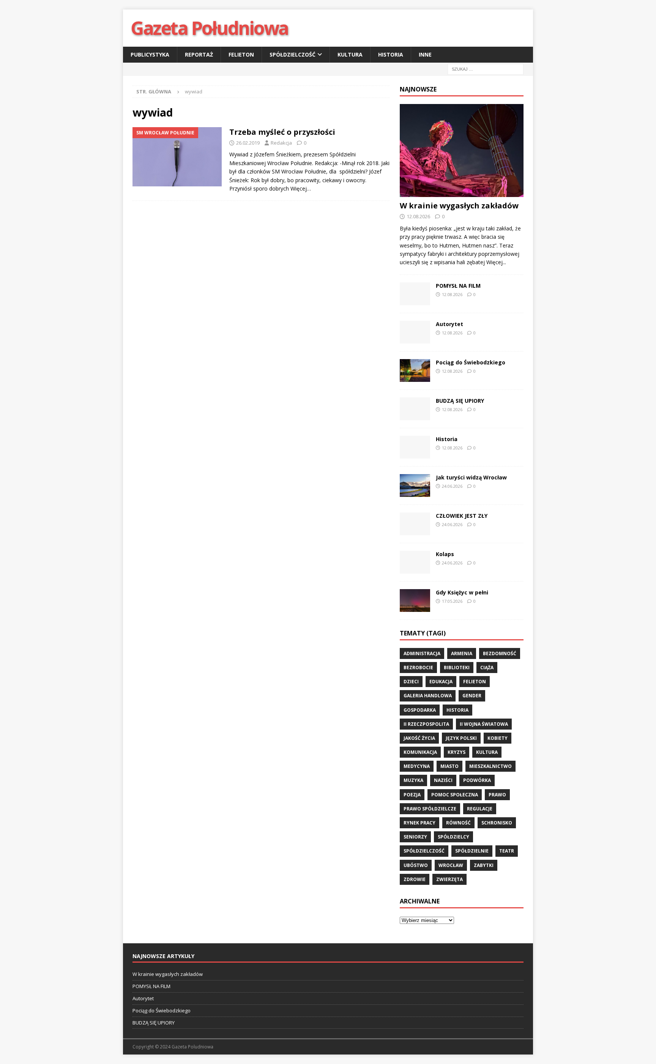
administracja (422, 653)
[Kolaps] (415, 562)
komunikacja (420, 752)
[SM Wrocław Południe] (177, 157)
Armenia (461, 653)
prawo (497, 794)
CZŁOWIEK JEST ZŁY (461, 515)
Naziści (443, 780)
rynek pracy (419, 823)
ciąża (487, 667)
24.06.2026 (452, 486)
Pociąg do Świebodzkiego (470, 362)
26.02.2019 (248, 142)
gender (471, 695)
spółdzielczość (424, 851)
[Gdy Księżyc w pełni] (415, 600)
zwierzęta (449, 879)
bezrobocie (418, 667)
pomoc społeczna (454, 794)
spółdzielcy (453, 837)
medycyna (417, 766)
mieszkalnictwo (490, 766)
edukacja (441, 681)
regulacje (479, 808)
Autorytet (449, 324)
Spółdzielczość (292, 54)
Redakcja (281, 142)
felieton (474, 681)
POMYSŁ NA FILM (458, 285)
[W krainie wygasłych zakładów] (462, 150)
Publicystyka (150, 54)
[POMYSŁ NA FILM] (415, 293)
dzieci (411, 681)
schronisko (496, 823)
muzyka (413, 780)
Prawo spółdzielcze (430, 808)
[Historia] (415, 447)
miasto (449, 766)
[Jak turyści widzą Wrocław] (415, 485)
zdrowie (415, 879)
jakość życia (419, 738)
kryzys (456, 752)
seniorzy (415, 837)
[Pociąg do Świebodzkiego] (415, 370)
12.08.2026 (418, 216)
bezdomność (499, 653)
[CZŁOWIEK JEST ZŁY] (415, 523)
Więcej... (496, 262)
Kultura (350, 54)
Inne (425, 54)
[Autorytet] (415, 332)
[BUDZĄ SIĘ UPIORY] (415, 408)
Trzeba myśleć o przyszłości (282, 132)
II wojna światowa (484, 724)
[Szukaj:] (486, 69)
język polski (461, 738)
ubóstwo (416, 865)
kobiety (497, 738)
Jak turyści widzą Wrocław (472, 477)
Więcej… (300, 188)
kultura (487, 752)
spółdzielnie (472, 851)
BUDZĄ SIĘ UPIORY (460, 400)
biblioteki (457, 667)
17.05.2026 (452, 601)
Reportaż (199, 54)
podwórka (477, 780)
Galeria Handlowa (428, 695)
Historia (390, 54)
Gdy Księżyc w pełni (462, 592)
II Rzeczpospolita (426, 724)
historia (457, 710)
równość (458, 823)
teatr (506, 851)
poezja (412, 794)
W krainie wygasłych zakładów (459, 205)
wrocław (450, 865)
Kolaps (445, 554)
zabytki (484, 865)
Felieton (241, 54)
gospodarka (420, 710)
